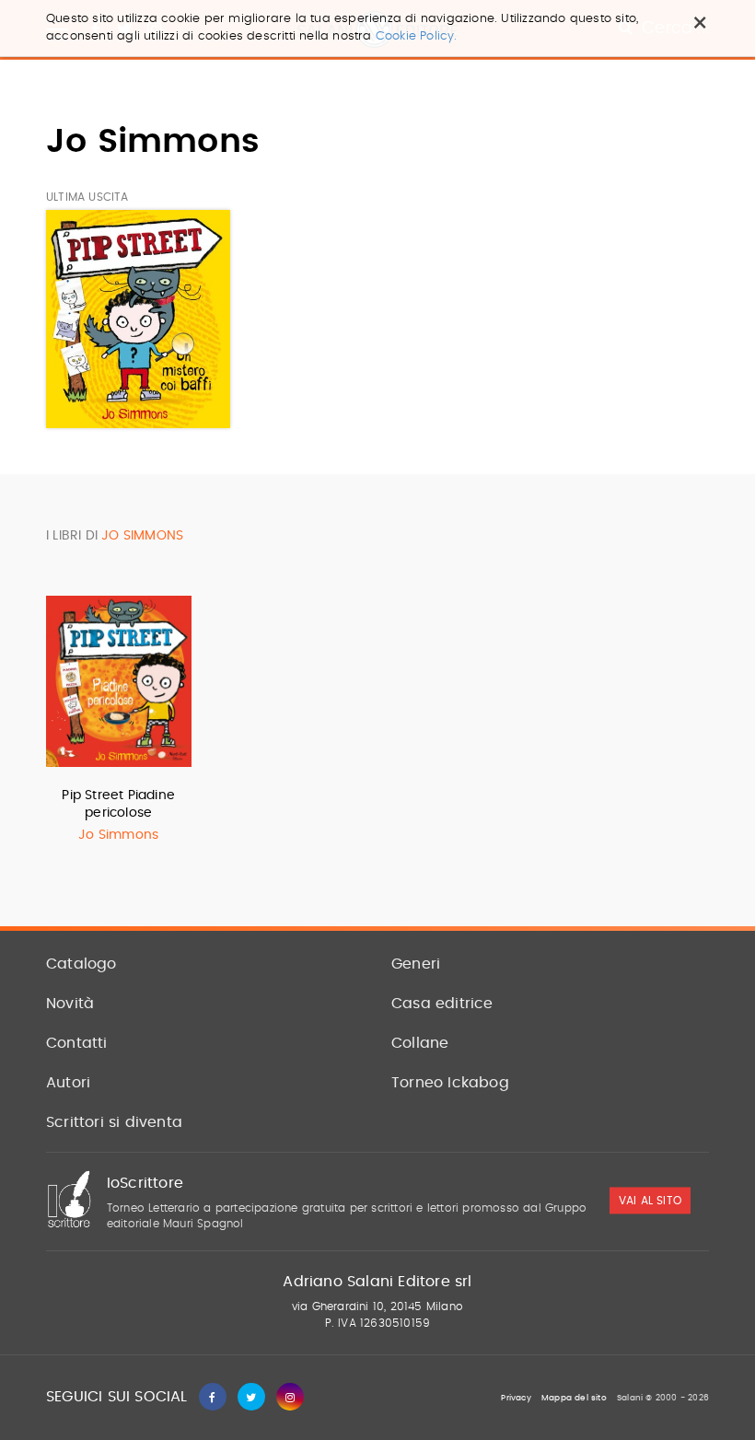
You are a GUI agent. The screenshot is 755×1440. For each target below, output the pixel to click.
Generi (415, 964)
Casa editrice (442, 1003)
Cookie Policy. (417, 36)
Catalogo (81, 964)
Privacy (515, 1398)
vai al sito (650, 1201)
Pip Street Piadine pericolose (118, 804)
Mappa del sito (574, 1398)
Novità (70, 1003)
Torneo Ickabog (450, 1082)
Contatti (77, 1043)
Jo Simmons (118, 835)
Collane (419, 1043)
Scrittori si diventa (114, 1122)
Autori (68, 1082)
